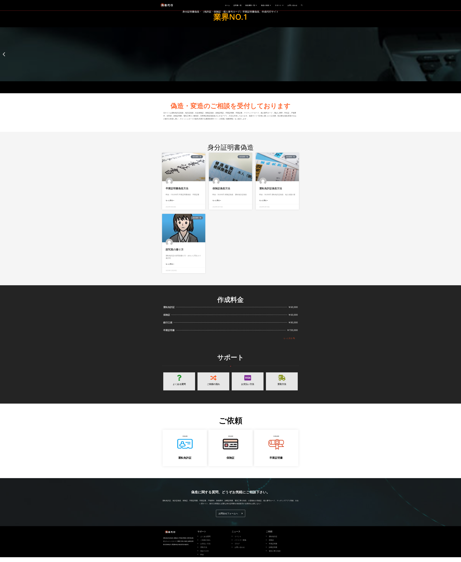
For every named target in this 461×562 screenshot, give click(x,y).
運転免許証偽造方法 (270, 188)
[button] (4, 54)
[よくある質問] (179, 378)
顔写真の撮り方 (175, 249)
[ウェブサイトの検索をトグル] (301, 5)
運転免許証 (184, 457)
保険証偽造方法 (221, 188)
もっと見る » (170, 200)
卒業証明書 (276, 457)
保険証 (230, 457)
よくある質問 (179, 384)
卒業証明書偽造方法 (177, 188)
